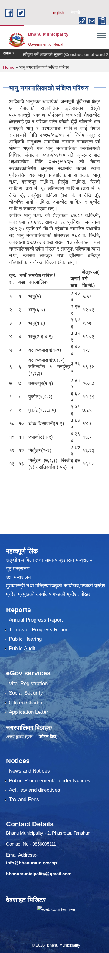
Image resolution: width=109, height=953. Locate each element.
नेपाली (75, 12)
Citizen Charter (26, 703)
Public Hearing (25, 639)
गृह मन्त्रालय (17, 569)
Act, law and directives (34, 790)
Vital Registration (28, 683)
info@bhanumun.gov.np (31, 862)
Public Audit (22, 648)
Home (9, 67)
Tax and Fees (24, 799)
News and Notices (29, 771)
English (57, 12)
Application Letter (28, 712)
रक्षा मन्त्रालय (18, 577)
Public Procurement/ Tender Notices (49, 780)
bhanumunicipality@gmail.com (38, 873)
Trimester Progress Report (39, 629)
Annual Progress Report (36, 620)
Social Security (26, 693)
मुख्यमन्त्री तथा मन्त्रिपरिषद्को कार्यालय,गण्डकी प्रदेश (55, 586)
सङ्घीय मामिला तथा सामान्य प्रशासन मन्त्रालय (49, 560)
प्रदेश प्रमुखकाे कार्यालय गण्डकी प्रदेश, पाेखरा (48, 594)
